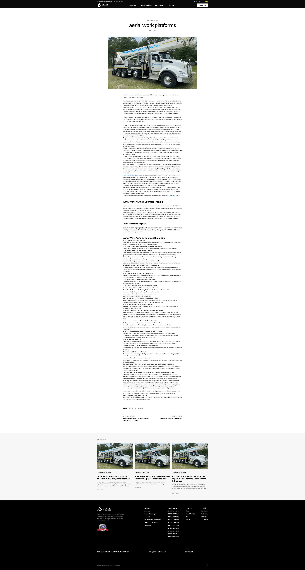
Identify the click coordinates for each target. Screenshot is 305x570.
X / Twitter (204, 519)
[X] (202, 1)
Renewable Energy (150, 514)
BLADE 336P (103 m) (173, 537)
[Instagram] (197, 1)
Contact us (202, 5)
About (187, 511)
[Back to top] (206, 565)
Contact (188, 519)
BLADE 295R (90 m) (173, 534)
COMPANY (171, 5)
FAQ (187, 517)
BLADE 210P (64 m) (173, 522)
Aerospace (147, 511)
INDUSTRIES (132, 5)
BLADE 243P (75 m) (173, 525)
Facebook (140, 408)
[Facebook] (194, 1)
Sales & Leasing (190, 514)
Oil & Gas (147, 517)
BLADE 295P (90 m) (173, 531)
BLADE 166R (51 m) (173, 514)
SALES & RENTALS (146, 5)
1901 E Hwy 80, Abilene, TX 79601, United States (113, 552)
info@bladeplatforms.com (105, 1)
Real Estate (148, 525)
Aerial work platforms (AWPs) (131, 175)
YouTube (204, 517)
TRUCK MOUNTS (159, 5)
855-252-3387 (189, 552)
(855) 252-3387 (119, 1)
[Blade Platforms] (102, 5)
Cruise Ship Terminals (151, 522)
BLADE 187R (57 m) (173, 519)
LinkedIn (131, 408)
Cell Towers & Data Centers (152, 519)
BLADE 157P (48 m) (173, 511)
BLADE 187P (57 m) (173, 517)
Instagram (204, 514)
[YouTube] (199, 1)
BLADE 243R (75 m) (173, 528)
